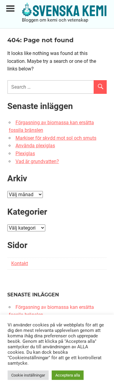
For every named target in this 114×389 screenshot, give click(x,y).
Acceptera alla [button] (67, 375)
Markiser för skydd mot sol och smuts (56, 138)
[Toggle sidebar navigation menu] (10, 8)
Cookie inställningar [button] (28, 375)
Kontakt (19, 263)
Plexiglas (25, 153)
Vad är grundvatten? (37, 161)
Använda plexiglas (35, 145)
